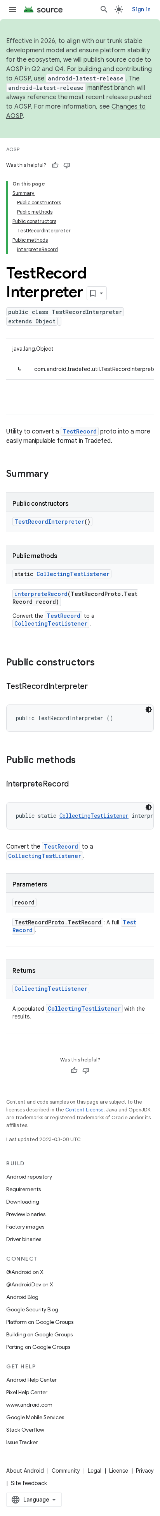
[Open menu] (12, 9)
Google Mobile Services (35, 1417)
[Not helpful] (67, 165)
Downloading (22, 1201)
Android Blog (22, 1296)
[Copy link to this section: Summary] (56, 474)
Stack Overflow (25, 1429)
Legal (94, 1471)
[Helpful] (55, 165)
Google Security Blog (32, 1309)
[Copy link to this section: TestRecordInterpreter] (95, 687)
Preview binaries (25, 1214)
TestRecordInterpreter (49, 521)
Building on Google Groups (39, 1334)
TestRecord (80, 431)
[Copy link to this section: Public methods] (83, 760)
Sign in (141, 9)
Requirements (23, 1189)
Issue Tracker (22, 1442)
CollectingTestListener (73, 574)
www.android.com (29, 1404)
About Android (25, 1471)
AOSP (12, 149)
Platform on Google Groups (39, 1321)
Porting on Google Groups (38, 1346)
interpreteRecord (41, 593)
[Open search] (104, 9)
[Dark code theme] (148, 709)
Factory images (25, 1226)
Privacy (145, 1471)
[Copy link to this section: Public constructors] (102, 663)
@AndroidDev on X (29, 1284)
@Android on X (24, 1271)
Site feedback (29, 1483)
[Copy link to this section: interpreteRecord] (76, 784)
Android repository (29, 1176)
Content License (84, 1109)
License (118, 1471)
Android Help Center (31, 1379)
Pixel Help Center (26, 1392)
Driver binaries (23, 1239)
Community (66, 1471)
